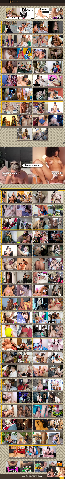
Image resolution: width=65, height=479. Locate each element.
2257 (42, 476)
